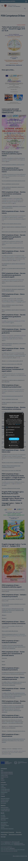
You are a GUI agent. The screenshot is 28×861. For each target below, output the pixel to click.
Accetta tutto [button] (14, 438)
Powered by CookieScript (14, 447)
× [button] (22, 413)
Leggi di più (17, 424)
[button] (14, 445)
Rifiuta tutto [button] (14, 442)
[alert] (14, 430)
